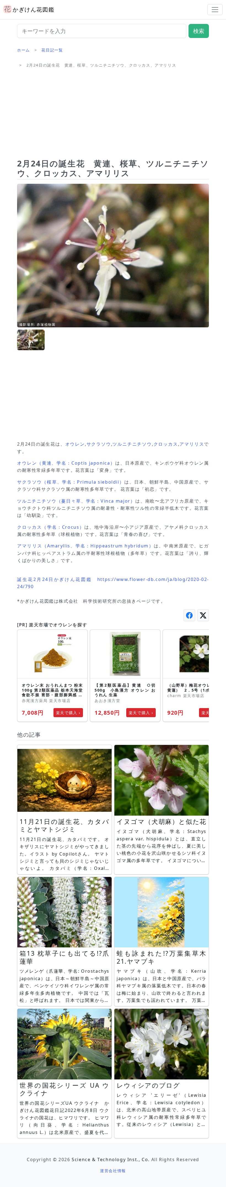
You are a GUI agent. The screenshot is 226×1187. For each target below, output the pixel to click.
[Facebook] (189, 615)
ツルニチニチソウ (132, 444)
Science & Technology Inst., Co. (111, 1159)
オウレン (75, 444)
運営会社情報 (113, 1170)
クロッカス (165, 444)
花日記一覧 (52, 50)
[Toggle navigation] (215, 9)
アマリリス (191, 444)
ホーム (23, 50)
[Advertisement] (113, 115)
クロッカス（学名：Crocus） (50, 527)
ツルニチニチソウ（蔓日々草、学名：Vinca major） (76, 501)
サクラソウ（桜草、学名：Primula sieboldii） (70, 482)
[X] (203, 615)
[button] (31, 340)
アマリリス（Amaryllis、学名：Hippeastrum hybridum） (85, 546)
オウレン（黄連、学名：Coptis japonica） (66, 463)
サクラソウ (98, 444)
